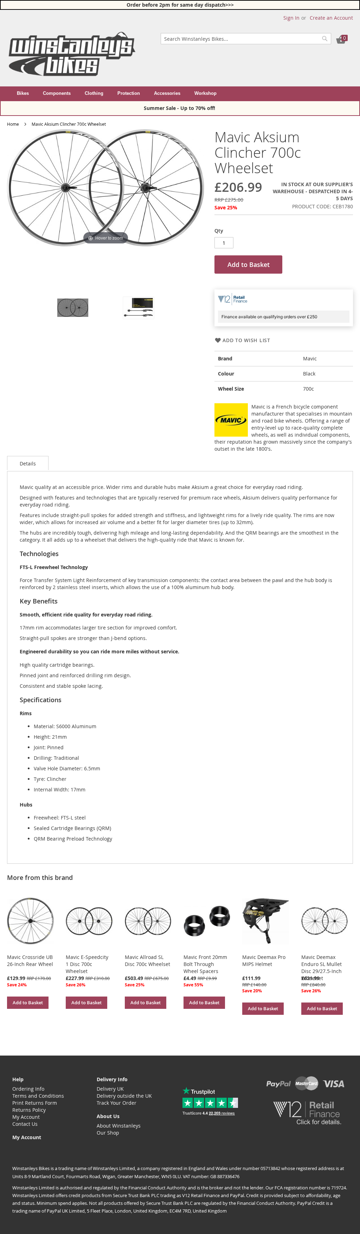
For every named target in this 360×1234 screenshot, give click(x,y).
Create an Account (331, 17)
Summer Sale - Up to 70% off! (180, 108)
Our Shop (108, 1132)
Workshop (205, 93)
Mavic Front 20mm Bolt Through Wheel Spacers (205, 964)
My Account (26, 1117)
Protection (128, 93)
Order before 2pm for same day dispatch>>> (180, 4)
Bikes (23, 93)
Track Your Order (116, 1102)
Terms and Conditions (38, 1095)
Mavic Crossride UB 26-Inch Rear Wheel (30, 960)
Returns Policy (29, 1109)
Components (57, 93)
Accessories (167, 93)
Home (13, 124)
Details (28, 463)
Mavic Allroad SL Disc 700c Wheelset (147, 960)
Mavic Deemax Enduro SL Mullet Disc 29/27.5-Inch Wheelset (321, 967)
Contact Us (25, 1124)
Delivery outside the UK (124, 1095)
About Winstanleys (119, 1125)
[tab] (28, 463)
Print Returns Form (34, 1102)
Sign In (291, 17)
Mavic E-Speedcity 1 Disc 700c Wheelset (87, 964)
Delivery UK (110, 1088)
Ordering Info (28, 1088)
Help (18, 1079)
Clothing (94, 93)
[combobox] (246, 38)
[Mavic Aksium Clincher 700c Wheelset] (72, 307)
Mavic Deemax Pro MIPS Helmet (263, 960)
